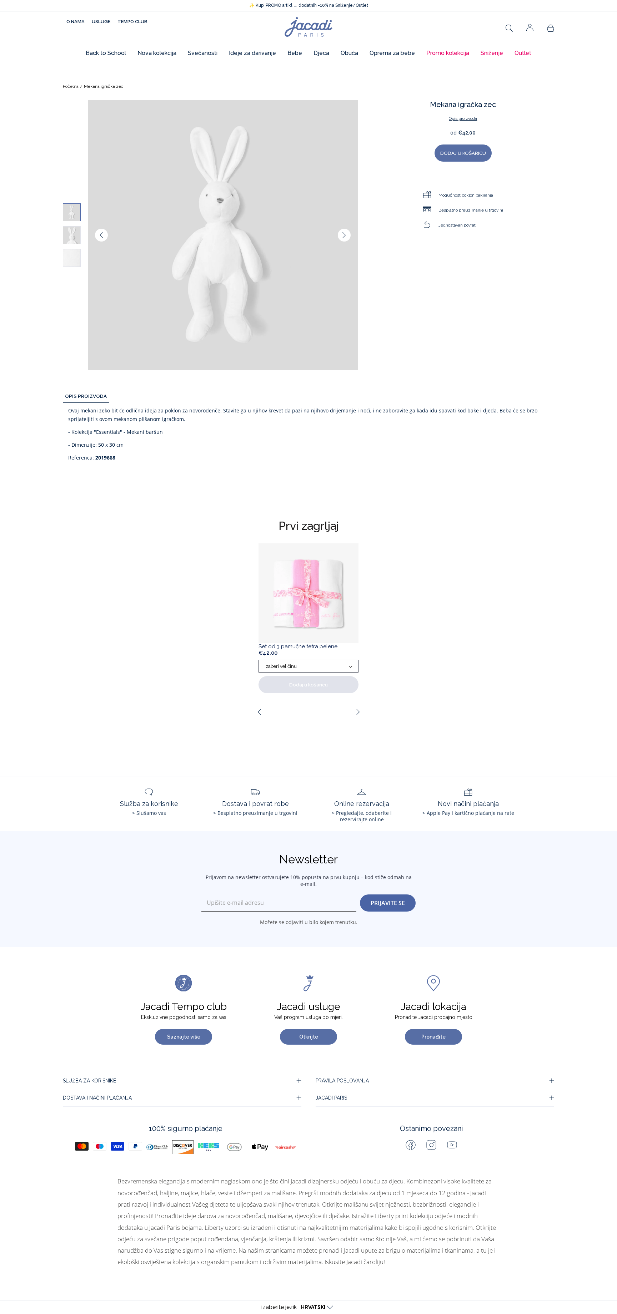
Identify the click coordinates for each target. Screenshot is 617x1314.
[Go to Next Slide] (358, 712)
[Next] (344, 235)
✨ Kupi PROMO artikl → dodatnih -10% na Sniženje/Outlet (308, 5)
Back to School (106, 53)
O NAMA (75, 21)
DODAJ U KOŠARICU (463, 153)
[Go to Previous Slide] (259, 712)
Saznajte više (183, 1037)
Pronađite (433, 1037)
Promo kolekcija (447, 53)
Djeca (321, 53)
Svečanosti (202, 53)
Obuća (349, 53)
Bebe (294, 53)
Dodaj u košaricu (308, 685)
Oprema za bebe (392, 53)
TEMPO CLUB (132, 21)
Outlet (523, 53)
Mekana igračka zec (103, 86)
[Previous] (101, 235)
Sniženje (492, 53)
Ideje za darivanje (252, 53)
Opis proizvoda (463, 118)
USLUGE (101, 21)
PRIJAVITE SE (388, 903)
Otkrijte (308, 1037)
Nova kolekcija (156, 53)
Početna (71, 86)
